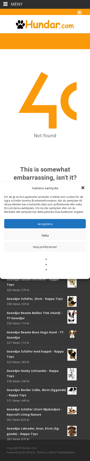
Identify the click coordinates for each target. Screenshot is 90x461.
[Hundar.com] (45, 23)
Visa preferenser (45, 246)
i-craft (49, 452)
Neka (45, 235)
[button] (83, 188)
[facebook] (79, 13)
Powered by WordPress (21, 452)
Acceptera (45, 224)
